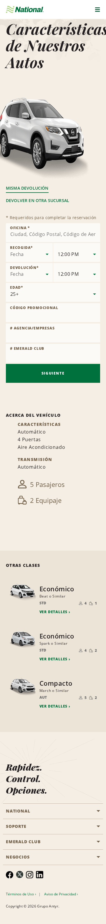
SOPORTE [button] (16, 826)
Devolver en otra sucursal (37, 200)
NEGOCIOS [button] (17, 857)
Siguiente (53, 373)
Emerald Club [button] (23, 841)
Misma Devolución (27, 188)
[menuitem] (9, 874)
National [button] (18, 811)
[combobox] (53, 232)
